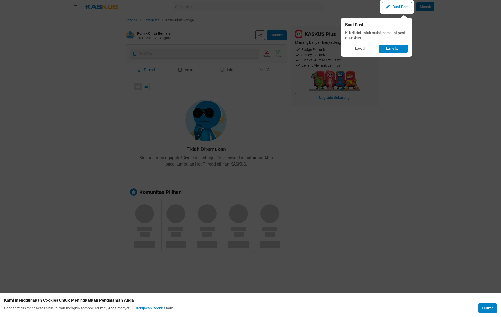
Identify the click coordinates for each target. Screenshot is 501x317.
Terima (487, 308)
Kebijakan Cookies (150, 308)
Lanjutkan (393, 48)
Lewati (360, 48)
